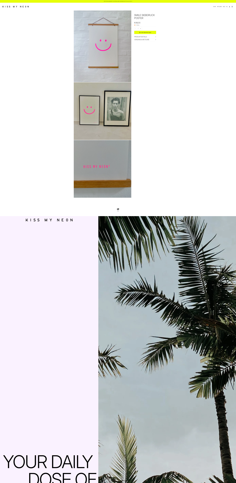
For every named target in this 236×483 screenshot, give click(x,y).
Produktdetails (140, 37)
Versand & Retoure (141, 40)
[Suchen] (227, 6)
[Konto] (229, 6)
